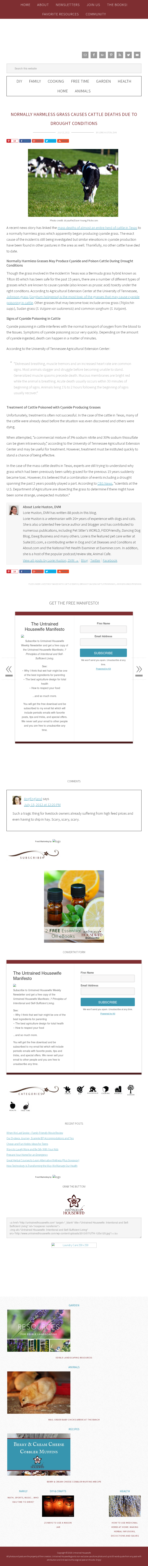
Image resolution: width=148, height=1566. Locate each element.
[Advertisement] (48, 772)
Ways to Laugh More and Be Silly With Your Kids (32, 1149)
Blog (84, 560)
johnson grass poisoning (129, 584)
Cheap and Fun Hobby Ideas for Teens (27, 1144)
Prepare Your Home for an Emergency (27, 1154)
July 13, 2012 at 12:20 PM (42, 804)
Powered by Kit (103, 668)
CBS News (104, 483)
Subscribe (103, 652)
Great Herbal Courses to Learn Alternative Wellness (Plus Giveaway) (42, 1160)
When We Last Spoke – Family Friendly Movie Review (34, 1133)
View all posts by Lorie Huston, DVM (51, 560)
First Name (103, 623)
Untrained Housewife (74, 34)
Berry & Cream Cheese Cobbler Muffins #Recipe (74, 1481)
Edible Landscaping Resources (74, 1357)
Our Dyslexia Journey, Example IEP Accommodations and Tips (40, 1138)
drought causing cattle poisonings (97, 584)
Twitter (95, 560)
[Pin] (8, 141)
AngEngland (33, 798)
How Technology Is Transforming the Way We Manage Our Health (41, 1165)
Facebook (110, 560)
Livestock (46, 584)
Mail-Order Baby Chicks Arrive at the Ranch (74, 1419)
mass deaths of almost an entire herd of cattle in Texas (97, 227)
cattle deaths (72, 584)
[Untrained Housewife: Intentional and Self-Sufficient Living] (74, 1215)
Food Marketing (42, 841)
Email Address (103, 636)
